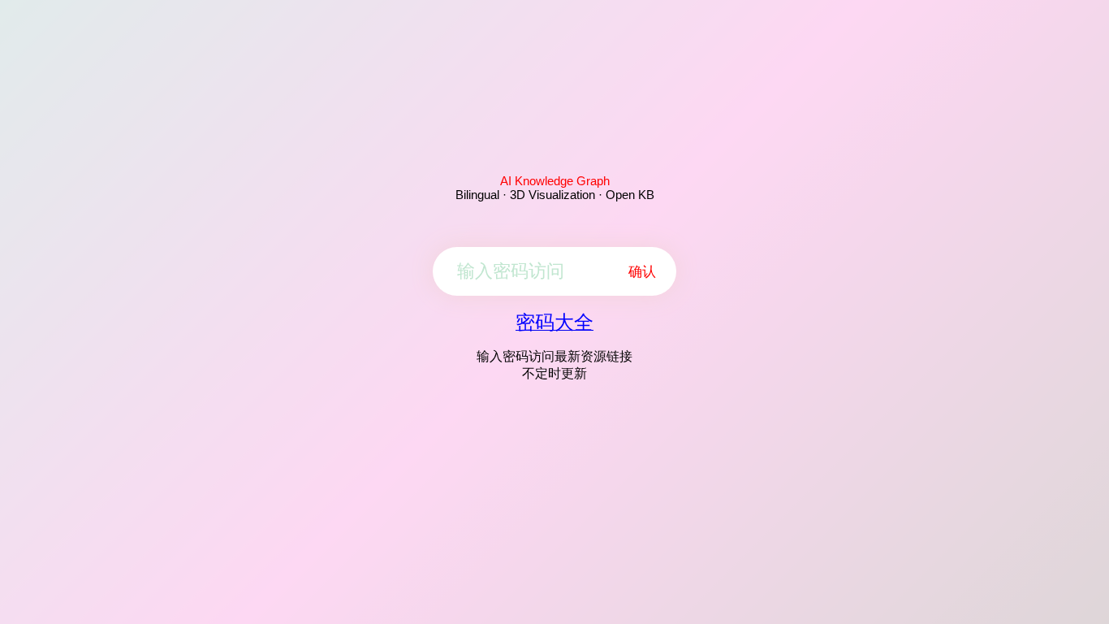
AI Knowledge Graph (555, 181)
